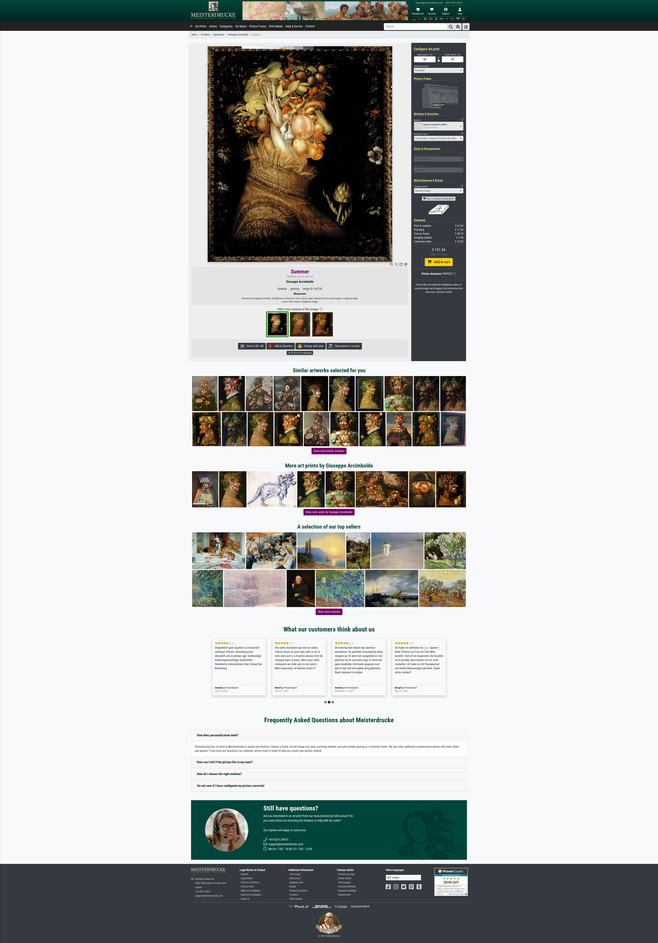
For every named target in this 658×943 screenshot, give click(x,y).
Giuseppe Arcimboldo (238, 34)
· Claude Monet (344, 878)
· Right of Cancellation (250, 890)
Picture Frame (257, 26)
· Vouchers (293, 894)
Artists (213, 26)
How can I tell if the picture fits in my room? (225, 762)
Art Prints (200, 26)
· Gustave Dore (344, 894)
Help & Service (294, 26)
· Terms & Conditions (249, 882)
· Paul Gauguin (344, 882)
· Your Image (294, 874)
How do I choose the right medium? (219, 774)
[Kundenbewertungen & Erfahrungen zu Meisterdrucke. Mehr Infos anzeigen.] (451, 881)
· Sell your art (294, 878)
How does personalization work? (218, 735)
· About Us (244, 898)
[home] (191, 26)
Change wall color (313, 346)
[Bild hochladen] (466, 26)
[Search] (450, 26)
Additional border (421, 66)
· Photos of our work (297, 890)
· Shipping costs (295, 882)
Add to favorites (283, 346)
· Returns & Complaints (250, 894)
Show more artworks (329, 611)
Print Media (276, 26)
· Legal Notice (246, 878)
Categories (226, 26)
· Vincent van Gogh (346, 874)
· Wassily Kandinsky (346, 886)
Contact (310, 26)
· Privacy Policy (247, 886)
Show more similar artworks (329, 451)
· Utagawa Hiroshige (346, 890)
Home (194, 34)
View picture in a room (346, 346)
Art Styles (241, 26)
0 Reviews (307, 353)
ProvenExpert (227, 687)
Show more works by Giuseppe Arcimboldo (329, 512)
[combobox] (439, 70)
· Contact (244, 874)
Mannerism (219, 34)
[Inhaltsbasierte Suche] (458, 26)
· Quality (292, 886)
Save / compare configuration (440, 198)
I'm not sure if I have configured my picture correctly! (230, 786)
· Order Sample (295, 898)
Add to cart (440, 262)
